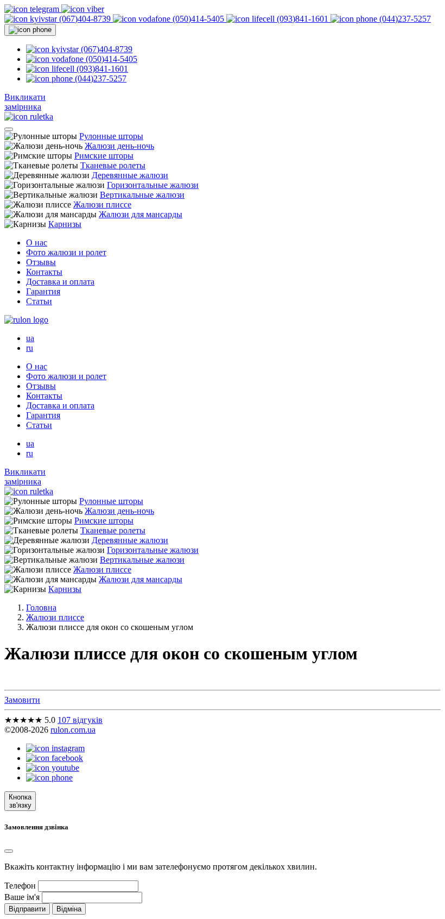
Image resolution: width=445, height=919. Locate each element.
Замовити (22, 699)
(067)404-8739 (85, 18)
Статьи (39, 301)
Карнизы (64, 224)
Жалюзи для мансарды (140, 214)
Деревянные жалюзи (130, 175)
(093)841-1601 (302, 18)
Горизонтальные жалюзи (153, 185)
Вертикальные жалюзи (142, 194)
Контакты (44, 271)
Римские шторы (104, 155)
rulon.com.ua (73, 729)
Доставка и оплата (60, 281)
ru (29, 348)
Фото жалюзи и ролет (66, 252)
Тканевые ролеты (112, 165)
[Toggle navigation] (8, 129)
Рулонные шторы (111, 136)
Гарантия (43, 291)
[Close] (8, 851)
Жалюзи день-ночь (119, 145)
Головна (41, 607)
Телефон (20, 885)
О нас (36, 242)
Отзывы (41, 262)
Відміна (68, 909)
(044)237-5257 (404, 18)
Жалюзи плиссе (102, 204)
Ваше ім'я (22, 897)
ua (30, 338)
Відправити (27, 909)
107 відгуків (80, 720)
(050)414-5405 (198, 18)
